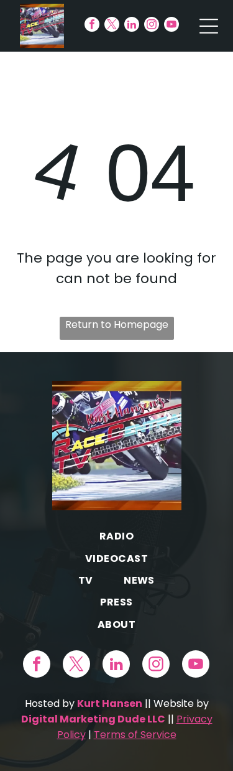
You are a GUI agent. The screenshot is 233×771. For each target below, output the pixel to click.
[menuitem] (116, 536)
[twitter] (111, 26)
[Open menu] (208, 26)
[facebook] (92, 26)
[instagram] (151, 26)
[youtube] (171, 26)
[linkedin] (131, 26)
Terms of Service (135, 734)
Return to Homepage (116, 324)
